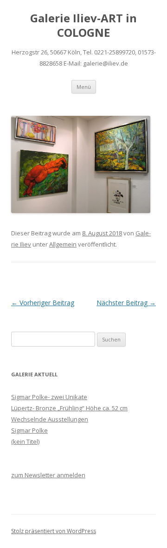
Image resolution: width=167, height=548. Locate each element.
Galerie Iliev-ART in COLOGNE (83, 25)
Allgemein (63, 244)
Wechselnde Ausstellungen (49, 419)
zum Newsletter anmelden (48, 475)
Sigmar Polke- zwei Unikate (49, 397)
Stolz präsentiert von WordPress (53, 531)
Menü (84, 86)
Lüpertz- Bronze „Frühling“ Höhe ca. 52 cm (69, 408)
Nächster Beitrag (126, 302)
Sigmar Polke (29, 430)
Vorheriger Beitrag (42, 302)
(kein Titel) (25, 441)
